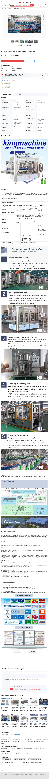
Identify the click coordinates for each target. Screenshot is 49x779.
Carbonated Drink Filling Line (41, 737)
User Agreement (31, 774)
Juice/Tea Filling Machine (29, 737)
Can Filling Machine (16, 739)
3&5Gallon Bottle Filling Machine (42, 739)
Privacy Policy (42, 774)
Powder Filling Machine (17, 753)
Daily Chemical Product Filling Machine (30, 741)
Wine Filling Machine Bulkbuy (18, 768)
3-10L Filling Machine (5, 741)
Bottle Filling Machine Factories (8, 762)
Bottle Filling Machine (6, 753)
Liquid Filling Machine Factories (19, 759)
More (2, 770)
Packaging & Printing (7, 8)
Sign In (3, 89)
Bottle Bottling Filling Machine (36, 762)
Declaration (37, 774)
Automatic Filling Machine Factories (34, 759)
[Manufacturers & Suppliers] (25, 2)
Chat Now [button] (37, 61)
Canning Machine (27, 753)
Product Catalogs (18, 734)
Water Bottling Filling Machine (21, 765)
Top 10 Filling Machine (6, 768)
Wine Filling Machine (28, 739)
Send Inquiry (12, 61)
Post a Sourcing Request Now (35, 689)
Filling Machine (22, 8)
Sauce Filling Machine (40, 741)
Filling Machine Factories (6, 759)
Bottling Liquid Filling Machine (7, 765)
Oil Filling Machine (16, 741)
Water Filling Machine (17, 737)
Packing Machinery (16, 8)
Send (11, 689)
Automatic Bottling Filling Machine (22, 762)
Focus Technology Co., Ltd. (16, 774)
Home (2, 8)
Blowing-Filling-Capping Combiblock (7, 737)
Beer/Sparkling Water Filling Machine (7, 739)
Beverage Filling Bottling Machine (35, 765)
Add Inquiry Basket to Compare (24, 45)
